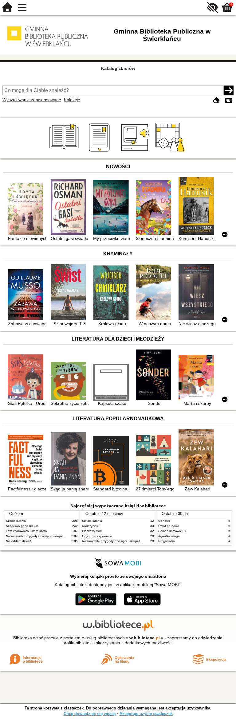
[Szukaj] (229, 90)
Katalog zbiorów (118, 68)
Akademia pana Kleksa (22, 526)
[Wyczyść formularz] (216, 100)
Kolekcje (72, 99)
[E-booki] (100, 151)
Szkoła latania (16, 520)
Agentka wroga (169, 536)
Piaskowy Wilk (92, 531)
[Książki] (65, 151)
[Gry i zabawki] (171, 151)
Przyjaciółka (166, 541)
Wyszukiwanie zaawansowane (31, 99)
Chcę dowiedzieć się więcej (90, 713)
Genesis (164, 520)
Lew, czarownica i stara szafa (26, 531)
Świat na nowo (168, 526)
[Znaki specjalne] (229, 100)
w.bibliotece (144, 637)
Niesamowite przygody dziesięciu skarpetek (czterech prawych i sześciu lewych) (62, 536)
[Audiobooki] (135, 151)
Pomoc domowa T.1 (172, 531)
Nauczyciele (90, 526)
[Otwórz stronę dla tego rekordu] (27, 209)
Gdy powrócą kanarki (97, 536)
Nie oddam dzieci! (18, 541)
